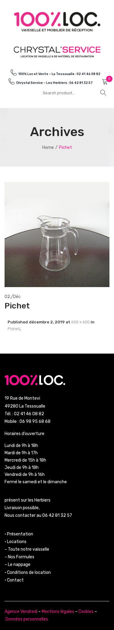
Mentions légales (58, 611)
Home (48, 147)
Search (103, 93)
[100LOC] (57, 21)
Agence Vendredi (21, 611)
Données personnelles (26, 619)
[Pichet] (57, 234)
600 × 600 (80, 322)
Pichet (14, 328)
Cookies (86, 611)
